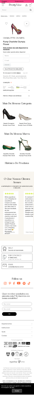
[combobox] (17, 10)
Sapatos (18, 16)
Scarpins (24, 16)
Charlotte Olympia (13, 38)
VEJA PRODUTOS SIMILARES (13, 69)
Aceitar (17, 391)
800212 (19, 73)
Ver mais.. (12, 387)
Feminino (12, 16)
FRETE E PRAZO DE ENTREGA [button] (12, 96)
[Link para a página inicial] (4, 16)
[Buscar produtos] (30, 10)
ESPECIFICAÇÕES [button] (8, 90)
